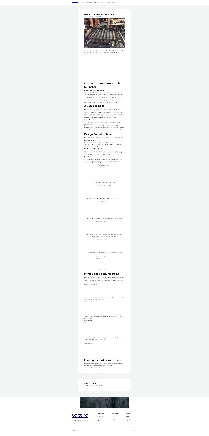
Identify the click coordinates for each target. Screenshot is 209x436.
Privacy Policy (134, 430)
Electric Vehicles (89, 2)
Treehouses (128, 417)
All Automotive (100, 416)
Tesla (98, 419)
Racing (98, 422)
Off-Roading (99, 420)
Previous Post (82, 375)
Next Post (128, 375)
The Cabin (127, 420)
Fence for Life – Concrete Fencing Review (93, 367)
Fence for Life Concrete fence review (97, 97)
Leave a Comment (88, 16)
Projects (102, 2)
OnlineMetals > (90, 124)
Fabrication (96, 2)
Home (82, 2)
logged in (92, 385)
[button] (135, 3)
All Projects (128, 416)
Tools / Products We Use (111, 2)
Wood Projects (128, 419)
